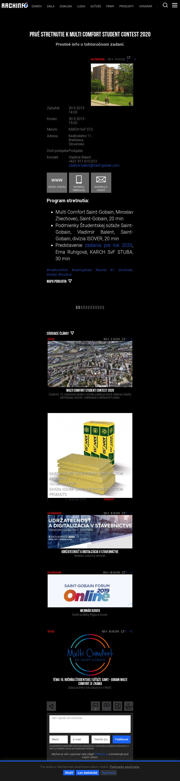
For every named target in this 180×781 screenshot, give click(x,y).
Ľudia (81, 6)
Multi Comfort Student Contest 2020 (90, 391)
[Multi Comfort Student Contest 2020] (90, 364)
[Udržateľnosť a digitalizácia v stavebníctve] (90, 531)
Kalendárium (97, 59)
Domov (37, 6)
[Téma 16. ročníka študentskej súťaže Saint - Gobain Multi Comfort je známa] (90, 654)
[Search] (165, 5)
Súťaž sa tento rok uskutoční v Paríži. (90, 687)
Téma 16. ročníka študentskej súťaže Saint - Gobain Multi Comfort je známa (90, 682)
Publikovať (121, 739)
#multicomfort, (59, 270)
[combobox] (165, 5)
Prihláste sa (101, 754)
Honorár (145, 6)
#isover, (103, 270)
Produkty (126, 6)
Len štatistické (87, 772)
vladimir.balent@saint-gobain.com (94, 165)
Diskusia (66, 6)
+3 (131, 573)
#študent (65, 275)
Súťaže (95, 6)
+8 (131, 339)
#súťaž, (52, 275)
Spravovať (108, 772)
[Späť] (51, 706)
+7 (131, 513)
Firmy (110, 6)
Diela (50, 6)
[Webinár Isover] (90, 590)
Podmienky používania (124, 767)
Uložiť (69, 772)
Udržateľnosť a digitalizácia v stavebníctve (90, 552)
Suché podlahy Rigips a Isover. (90, 614)
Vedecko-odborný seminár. (90, 555)
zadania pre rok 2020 (108, 245)
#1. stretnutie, (121, 270)
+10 (130, 631)
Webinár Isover (90, 611)
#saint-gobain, (84, 270)
